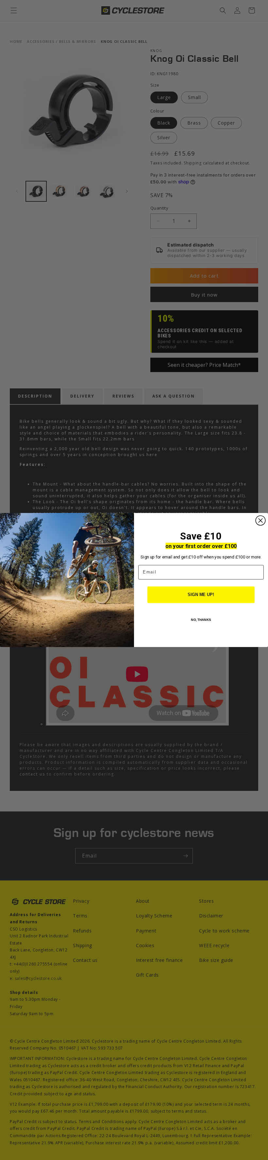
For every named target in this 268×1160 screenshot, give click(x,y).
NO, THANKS (201, 620)
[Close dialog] (260, 520)
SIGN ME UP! (201, 594)
